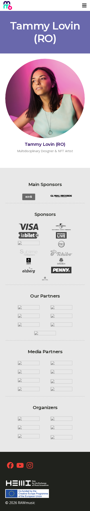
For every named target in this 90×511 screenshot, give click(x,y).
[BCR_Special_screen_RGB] (29, 197)
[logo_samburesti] (61, 261)
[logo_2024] (7, 5)
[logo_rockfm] (29, 364)
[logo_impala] (29, 317)
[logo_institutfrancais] (61, 317)
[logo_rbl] (29, 325)
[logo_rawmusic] (29, 420)
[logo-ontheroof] (61, 325)
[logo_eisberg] (29, 270)
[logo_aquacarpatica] (29, 261)
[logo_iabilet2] (29, 235)
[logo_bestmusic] (61, 235)
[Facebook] (10, 465)
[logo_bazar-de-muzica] (61, 390)
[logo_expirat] (45, 334)
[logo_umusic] (61, 226)
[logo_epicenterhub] (29, 437)
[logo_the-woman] (29, 390)
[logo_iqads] (29, 381)
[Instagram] (30, 465)
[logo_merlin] (29, 244)
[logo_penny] (61, 270)
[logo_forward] (61, 244)
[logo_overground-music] (61, 428)
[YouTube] (20, 465)
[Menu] (84, 5)
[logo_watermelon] (29, 428)
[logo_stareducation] (61, 420)
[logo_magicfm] (29, 372)
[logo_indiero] (61, 308)
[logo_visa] (29, 226)
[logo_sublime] (29, 252)
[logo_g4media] (61, 381)
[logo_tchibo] (61, 252)
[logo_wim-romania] (29, 308)
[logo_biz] (61, 372)
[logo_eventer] (61, 437)
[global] (61, 197)
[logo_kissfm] (61, 364)
